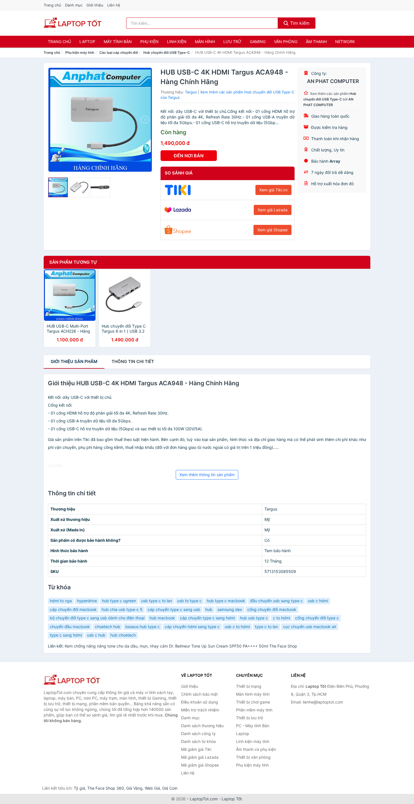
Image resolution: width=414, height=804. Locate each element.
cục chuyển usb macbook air (309, 626)
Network (345, 41)
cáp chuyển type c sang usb (174, 609)
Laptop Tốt (232, 798)
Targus (191, 92)
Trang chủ (52, 5)
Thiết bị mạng (248, 686)
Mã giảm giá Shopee (200, 765)
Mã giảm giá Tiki (196, 749)
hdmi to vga (61, 600)
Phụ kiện (149, 41)
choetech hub (107, 626)
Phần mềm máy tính (254, 709)
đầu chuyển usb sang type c (276, 600)
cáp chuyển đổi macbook (73, 609)
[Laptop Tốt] (72, 680)
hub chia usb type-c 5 (122, 609)
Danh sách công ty (198, 733)
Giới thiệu (94, 5)
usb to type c (189, 600)
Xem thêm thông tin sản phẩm (207, 474)
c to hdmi (281, 617)
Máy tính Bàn (118, 41)
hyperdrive (87, 600)
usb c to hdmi (237, 626)
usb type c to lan (156, 600)
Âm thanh (316, 41)
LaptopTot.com (204, 798)
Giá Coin (169, 788)
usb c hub (96, 635)
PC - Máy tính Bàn (252, 725)
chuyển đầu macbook (70, 626)
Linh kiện (176, 41)
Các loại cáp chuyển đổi (118, 52)
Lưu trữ (232, 41)
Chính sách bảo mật (199, 694)
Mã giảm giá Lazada (200, 757)
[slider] (58, 187)
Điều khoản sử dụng (199, 702)
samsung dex (229, 609)
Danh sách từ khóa (198, 741)
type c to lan (266, 626)
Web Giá (152, 788)
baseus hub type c (142, 626)
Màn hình (205, 41)
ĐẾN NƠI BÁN (189, 155)
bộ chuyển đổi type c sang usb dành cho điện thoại (97, 617)
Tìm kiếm (299, 23)
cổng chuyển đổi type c (317, 617)
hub (208, 609)
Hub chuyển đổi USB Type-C (166, 52)
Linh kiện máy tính (252, 741)
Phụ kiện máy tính (79, 52)
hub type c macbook (226, 600)
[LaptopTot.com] (72, 23)
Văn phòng (285, 41)
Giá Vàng (134, 788)
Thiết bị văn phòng (253, 757)
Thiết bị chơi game (253, 702)
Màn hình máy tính (253, 694)
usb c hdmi (318, 600)
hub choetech (123, 635)
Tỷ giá (79, 788)
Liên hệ (113, 5)
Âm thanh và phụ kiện (256, 749)
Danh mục (74, 5)
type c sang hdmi (66, 635)
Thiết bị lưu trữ (249, 717)
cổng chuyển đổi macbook (271, 609)
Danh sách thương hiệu (202, 725)
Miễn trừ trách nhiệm (200, 709)
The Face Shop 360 (105, 788)
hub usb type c (254, 617)
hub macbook (162, 617)
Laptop (87, 41)
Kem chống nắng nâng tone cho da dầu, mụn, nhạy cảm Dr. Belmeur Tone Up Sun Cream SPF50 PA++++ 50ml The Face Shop (181, 646)
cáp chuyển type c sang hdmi (207, 617)
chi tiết (133, 361)
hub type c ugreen (119, 600)
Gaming (258, 41)
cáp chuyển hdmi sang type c (192, 626)
